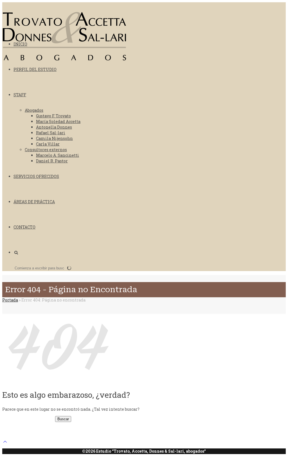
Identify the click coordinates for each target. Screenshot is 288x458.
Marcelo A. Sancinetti (57, 155)
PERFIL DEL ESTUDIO (35, 69)
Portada (10, 300)
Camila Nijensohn (54, 138)
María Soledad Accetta (58, 121)
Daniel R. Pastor (52, 161)
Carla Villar (48, 144)
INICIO (20, 44)
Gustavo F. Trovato (53, 116)
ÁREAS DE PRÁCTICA (34, 201)
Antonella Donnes (54, 127)
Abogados (34, 110)
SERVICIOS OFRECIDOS (36, 176)
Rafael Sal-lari (50, 132)
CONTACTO (24, 227)
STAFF (20, 94)
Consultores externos (46, 149)
